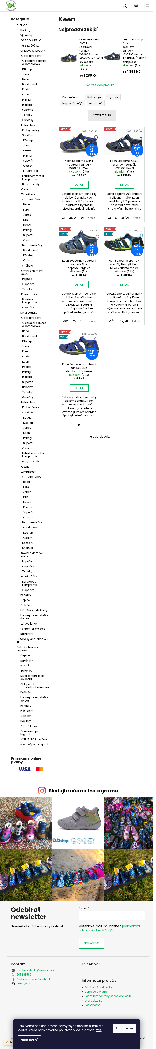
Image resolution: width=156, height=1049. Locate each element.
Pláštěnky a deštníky (33, 610)
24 (63, 218)
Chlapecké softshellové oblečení (34, 685)
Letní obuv (28, 125)
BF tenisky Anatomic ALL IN (32, 640)
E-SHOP (22, 25)
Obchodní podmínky (98, 987)
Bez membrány (32, 245)
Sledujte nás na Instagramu (83, 790)
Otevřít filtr (102, 115)
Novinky (25, 30)
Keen (25, 94)
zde (99, 1030)
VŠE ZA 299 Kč (30, 45)
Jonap (26, 74)
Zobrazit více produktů (100, 85)
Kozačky (27, 543)
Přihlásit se (91, 943)
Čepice (25, 600)
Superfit (27, 110)
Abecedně (96, 103)
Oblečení (26, 605)
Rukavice (26, 665)
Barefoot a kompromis (29, 300)
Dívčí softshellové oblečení (32, 677)
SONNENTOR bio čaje (33, 739)
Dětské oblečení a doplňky (28, 648)
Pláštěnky (26, 711)
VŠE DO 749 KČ (31, 40)
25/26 (73, 218)
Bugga (27, 418)
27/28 (124, 321)
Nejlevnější (94, 97)
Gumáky (27, 120)
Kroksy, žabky (31, 130)
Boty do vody (31, 184)
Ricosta (27, 105)
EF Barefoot (30, 171)
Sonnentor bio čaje (32, 629)
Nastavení (29, 1040)
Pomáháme (92, 1005)
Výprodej (26, 35)
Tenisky (27, 115)
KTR (25, 220)
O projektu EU (93, 1000)
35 (79, 425)
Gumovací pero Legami (30, 732)
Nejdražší (113, 97)
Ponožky (25, 595)
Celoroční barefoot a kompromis (35, 62)
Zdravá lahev (28, 623)
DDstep (27, 69)
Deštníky (26, 692)
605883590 (24, 974)
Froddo (26, 89)
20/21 (66, 321)
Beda (25, 79)
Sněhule (27, 265)
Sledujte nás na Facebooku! (35, 979)
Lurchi (27, 225)
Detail (79, 185)
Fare (26, 209)
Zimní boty (28, 194)
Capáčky (28, 284)
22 (109, 218)
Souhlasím (124, 1028)
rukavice (27, 671)
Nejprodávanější (72, 103)
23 (116, 218)
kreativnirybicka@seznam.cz (35, 970)
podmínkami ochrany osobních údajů (109, 928)
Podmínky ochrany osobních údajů (108, 996)
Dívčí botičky (28, 313)
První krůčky (29, 294)
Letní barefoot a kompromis (33, 177)
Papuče (27, 279)
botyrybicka (24, 983)
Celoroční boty (31, 56)
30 (82, 218)
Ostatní (28, 166)
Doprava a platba (96, 992)
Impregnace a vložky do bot (34, 617)
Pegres (26, 367)
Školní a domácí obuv (32, 272)
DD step (28, 255)
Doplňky (25, 721)
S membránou (31, 199)
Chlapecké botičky (32, 51)
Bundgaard (29, 84)
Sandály (27, 135)
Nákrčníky (26, 634)
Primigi (26, 100)
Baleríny (27, 387)
